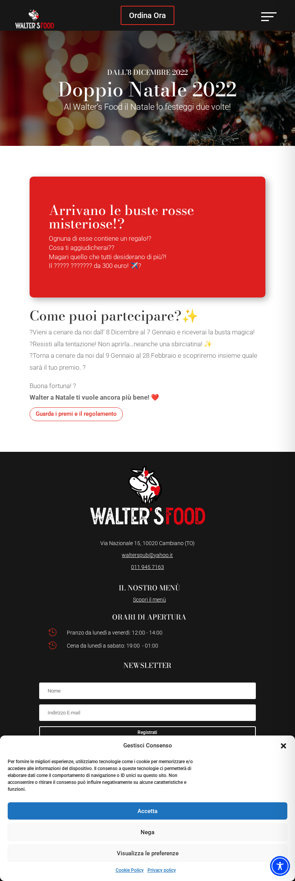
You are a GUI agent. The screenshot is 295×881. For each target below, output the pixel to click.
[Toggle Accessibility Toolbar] (280, 866)
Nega (147, 832)
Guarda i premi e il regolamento (76, 413)
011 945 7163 (147, 567)
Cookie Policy (130, 870)
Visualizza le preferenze (148, 853)
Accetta (147, 811)
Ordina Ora (147, 15)
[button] (283, 746)
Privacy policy (162, 870)
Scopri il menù (149, 600)
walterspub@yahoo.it (147, 555)
